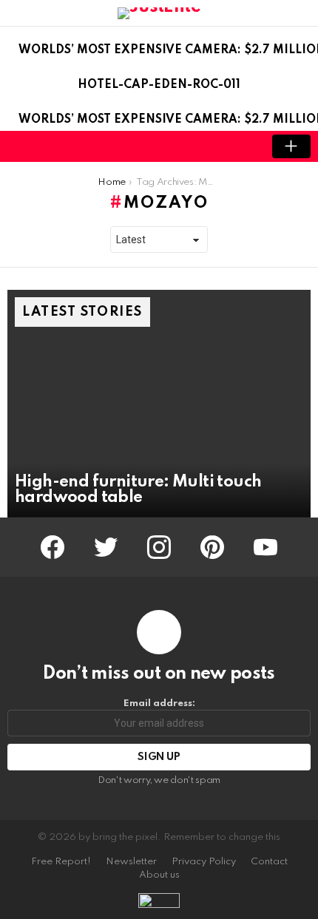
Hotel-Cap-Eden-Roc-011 (159, 85)
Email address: (159, 703)
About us (159, 875)
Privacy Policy (204, 862)
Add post (291, 146)
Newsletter (131, 862)
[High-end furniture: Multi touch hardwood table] (159, 404)
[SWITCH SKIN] (216, 146)
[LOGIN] (241, 146)
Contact (269, 862)
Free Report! (61, 862)
